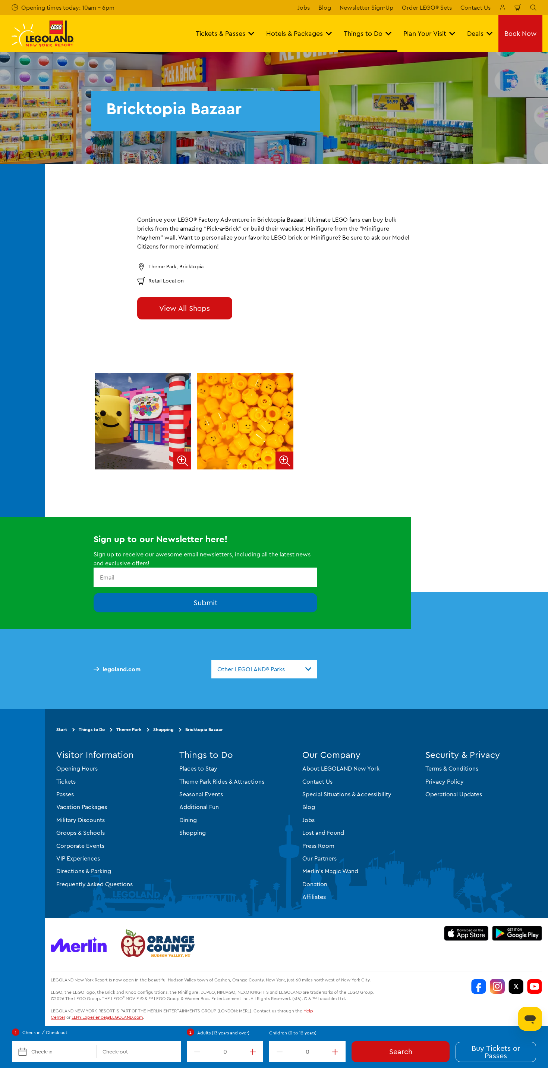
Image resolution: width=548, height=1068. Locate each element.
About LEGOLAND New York (340, 768)
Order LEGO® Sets (427, 7)
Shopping (163, 729)
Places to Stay (198, 768)
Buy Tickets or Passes (496, 1051)
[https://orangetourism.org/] (157, 944)
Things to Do (92, 729)
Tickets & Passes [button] (220, 33)
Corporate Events (80, 845)
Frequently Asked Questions (94, 884)
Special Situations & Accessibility (346, 794)
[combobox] (264, 669)
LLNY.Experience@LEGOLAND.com (107, 1017)
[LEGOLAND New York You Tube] (534, 986)
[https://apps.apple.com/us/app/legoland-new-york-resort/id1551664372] (466, 933)
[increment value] (254, 1051)
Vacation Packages (81, 807)
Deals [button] (475, 33)
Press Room (318, 845)
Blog (324, 7)
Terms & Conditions (451, 768)
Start (61, 729)
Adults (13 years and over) (223, 1033)
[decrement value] (196, 1051)
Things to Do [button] (363, 33)
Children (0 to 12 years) (292, 1033)
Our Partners (319, 858)
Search (400, 1051)
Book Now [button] (520, 33)
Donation (314, 884)
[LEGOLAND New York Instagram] (497, 986)
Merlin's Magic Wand (330, 871)
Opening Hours (77, 768)
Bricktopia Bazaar (204, 729)
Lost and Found (323, 832)
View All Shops (184, 308)
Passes (65, 794)
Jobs (303, 7)
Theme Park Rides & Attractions (221, 781)
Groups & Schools (80, 832)
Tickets (66, 781)
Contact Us (475, 7)
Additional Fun (199, 807)
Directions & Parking (83, 871)
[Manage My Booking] (502, 7)
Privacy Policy (444, 781)
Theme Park (129, 729)
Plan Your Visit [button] (424, 33)
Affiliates (314, 896)
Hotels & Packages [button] (294, 33)
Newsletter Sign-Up (366, 7)
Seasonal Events (201, 794)
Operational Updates (453, 794)
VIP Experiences (78, 858)
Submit (205, 602)
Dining (188, 820)
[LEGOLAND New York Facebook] (478, 986)
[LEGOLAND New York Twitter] (515, 986)
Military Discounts (80, 820)
